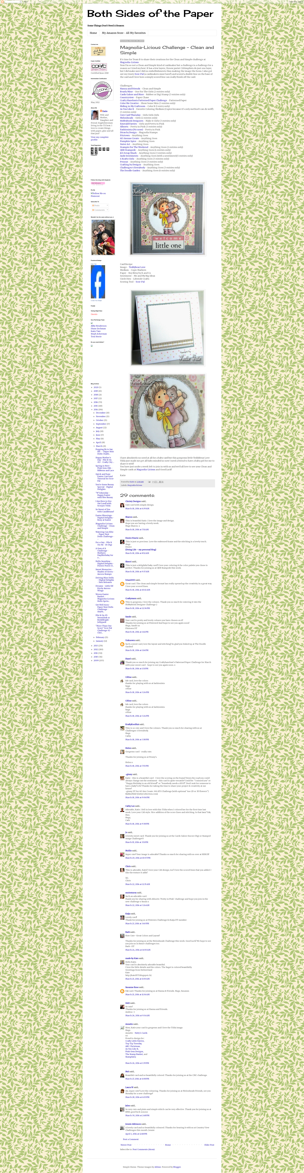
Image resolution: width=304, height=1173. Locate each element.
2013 (96, 645)
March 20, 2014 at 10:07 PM (137, 858)
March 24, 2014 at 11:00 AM (137, 950)
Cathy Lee (130, 806)
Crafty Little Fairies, (134, 1041)
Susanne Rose (132, 987)
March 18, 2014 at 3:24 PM (137, 692)
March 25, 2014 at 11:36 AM (137, 994)
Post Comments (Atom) (144, 1149)
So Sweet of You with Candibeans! (105, 510)
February (100, 637)
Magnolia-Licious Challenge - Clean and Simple (105, 525)
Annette (129, 1024)
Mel (127, 1071)
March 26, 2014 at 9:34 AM (137, 1015)
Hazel (128, 658)
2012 (96, 649)
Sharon (128, 517)
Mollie (128, 850)
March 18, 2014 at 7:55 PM (137, 766)
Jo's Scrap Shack (128, 153)
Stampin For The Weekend (134, 147)
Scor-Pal (139, 74)
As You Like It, (132, 1049)
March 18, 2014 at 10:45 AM (137, 590)
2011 (96, 653)
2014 (96, 409)
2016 (96, 402)
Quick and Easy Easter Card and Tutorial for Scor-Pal (105, 477)
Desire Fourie (131, 538)
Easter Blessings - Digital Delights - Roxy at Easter (105, 517)
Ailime (157, 1167)
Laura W (129, 1087)
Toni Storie (96, 336)
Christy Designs (133, 501)
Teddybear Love (137, 267)
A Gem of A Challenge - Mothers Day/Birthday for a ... (104, 553)
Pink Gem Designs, (134, 1051)
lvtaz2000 (130, 580)
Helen (128, 748)
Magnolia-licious (134, 485)
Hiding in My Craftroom (132, 106)
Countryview (127, 97)
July (98, 431)
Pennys (124, 161)
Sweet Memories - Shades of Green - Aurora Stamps (105, 571)
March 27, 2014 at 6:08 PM (137, 1079)
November (101, 416)
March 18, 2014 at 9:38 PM (137, 824)
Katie (104, 111)
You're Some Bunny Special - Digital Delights (105, 486)
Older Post (209, 1145)
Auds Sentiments (129, 156)
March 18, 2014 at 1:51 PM (136, 668)
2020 (96, 387)
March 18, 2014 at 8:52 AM (137, 553)
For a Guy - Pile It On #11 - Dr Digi (104, 543)
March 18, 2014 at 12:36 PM (137, 608)
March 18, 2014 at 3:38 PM (137, 739)
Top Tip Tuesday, (133, 1043)
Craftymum (130, 598)
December (101, 413)
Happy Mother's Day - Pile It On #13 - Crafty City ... (105, 459)
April (98, 442)
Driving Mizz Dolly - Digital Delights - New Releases (105, 580)
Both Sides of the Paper (150, 13)
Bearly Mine (126, 91)
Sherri (128, 561)
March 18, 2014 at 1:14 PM (136, 632)
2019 (96, 391)
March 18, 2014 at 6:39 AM (137, 508)
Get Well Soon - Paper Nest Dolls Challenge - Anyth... (104, 608)
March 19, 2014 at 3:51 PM (136, 842)
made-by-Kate (131, 958)
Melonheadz (126, 118)
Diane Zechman (98, 328)
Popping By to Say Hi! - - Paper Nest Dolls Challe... (105, 451)
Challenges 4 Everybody (132, 167)
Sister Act (125, 144)
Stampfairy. (130, 1057)
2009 (96, 660)
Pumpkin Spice (128, 141)
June (98, 435)
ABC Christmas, (132, 1046)
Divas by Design (128, 132)
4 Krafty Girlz (127, 159)
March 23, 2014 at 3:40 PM (137, 923)
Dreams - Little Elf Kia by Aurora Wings (104, 588)
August (99, 427)
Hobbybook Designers (131, 121)
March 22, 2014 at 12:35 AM (137, 884)
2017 (96, 398)
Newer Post (126, 1145)
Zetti (127, 1003)
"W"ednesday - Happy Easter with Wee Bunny (104, 495)
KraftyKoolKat (132, 724)
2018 (96, 394)
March (99, 446)
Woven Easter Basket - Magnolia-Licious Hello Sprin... (105, 597)
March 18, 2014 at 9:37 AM (137, 571)
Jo (126, 832)
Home (93, 32)
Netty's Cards (141, 1033)
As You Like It (127, 109)
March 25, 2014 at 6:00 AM (137, 979)
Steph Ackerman (99, 334)
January (100, 641)
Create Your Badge (96, 300)
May (98, 438)
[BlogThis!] (155, 482)
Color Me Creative (129, 103)
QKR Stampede (128, 150)
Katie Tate (94, 264)
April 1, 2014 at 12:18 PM (136, 1134)
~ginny (128, 774)
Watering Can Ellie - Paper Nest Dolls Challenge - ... (105, 535)
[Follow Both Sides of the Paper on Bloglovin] (98, 184)
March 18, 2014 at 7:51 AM (137, 529)
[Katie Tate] (98, 298)
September (101, 424)
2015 (96, 406)
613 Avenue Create (129, 138)
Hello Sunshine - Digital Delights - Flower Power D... (105, 563)
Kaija (127, 913)
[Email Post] (149, 482)
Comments (99, 210)
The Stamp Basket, (134, 1054)
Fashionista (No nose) (131, 129)
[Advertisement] (98, 364)
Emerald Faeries (128, 123)
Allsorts (124, 126)
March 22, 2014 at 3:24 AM (137, 905)
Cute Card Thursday (130, 115)
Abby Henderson (99, 326)
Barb (127, 932)
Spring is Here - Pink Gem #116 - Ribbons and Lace (105, 468)
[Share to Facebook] (160, 482)
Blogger (177, 1167)
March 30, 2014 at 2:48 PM (137, 1115)
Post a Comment (131, 1139)
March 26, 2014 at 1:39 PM (137, 1063)
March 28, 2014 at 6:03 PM (137, 1097)
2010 (96, 657)
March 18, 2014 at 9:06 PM (137, 797)
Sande (128, 616)
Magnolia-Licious (129, 62)
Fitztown (125, 135)
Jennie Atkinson (133, 1124)
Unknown (130, 640)
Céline (128, 677)
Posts (97, 205)
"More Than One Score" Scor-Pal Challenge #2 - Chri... (104, 629)
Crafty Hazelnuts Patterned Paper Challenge (143, 100)
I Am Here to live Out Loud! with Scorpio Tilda (104, 503)
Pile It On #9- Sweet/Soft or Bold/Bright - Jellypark (103, 618)
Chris (128, 866)
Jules (127, 1105)
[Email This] (153, 482)
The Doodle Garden (130, 170)
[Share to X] (158, 482)
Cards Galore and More (132, 94)
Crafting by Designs (130, 164)
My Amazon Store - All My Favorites (124, 32)
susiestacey (131, 892)
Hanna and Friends (130, 88)
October (100, 420)
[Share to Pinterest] (162, 482)
